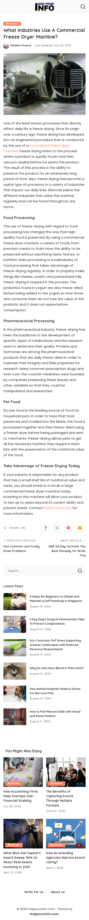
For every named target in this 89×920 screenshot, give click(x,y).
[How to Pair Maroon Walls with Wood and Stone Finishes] (14, 716)
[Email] (79, 527)
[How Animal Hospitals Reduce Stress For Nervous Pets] (14, 693)
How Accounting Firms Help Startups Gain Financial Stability (20, 796)
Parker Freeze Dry (57, 508)
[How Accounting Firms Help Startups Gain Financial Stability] (23, 772)
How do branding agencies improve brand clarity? (65, 857)
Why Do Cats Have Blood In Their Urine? (57, 668)
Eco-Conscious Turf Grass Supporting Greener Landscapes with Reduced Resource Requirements (55, 645)
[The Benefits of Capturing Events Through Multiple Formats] (66, 772)
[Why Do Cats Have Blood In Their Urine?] (14, 671)
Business (12, 23)
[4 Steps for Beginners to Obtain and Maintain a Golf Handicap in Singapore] (14, 601)
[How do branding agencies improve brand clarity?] (66, 833)
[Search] (83, 7)
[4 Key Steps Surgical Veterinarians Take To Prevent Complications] (14, 624)
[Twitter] (57, 527)
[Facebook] (45, 527)
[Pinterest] (68, 527)
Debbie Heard (20, 45)
